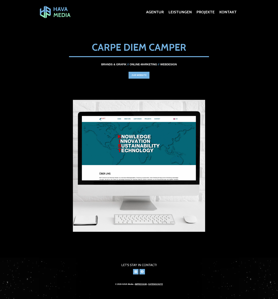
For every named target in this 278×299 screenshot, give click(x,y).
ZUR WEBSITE (139, 75)
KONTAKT (228, 12)
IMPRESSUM (141, 284)
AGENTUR (155, 12)
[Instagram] (136, 271)
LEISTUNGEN (180, 12)
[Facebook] (142, 271)
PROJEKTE (205, 12)
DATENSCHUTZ (155, 284)
